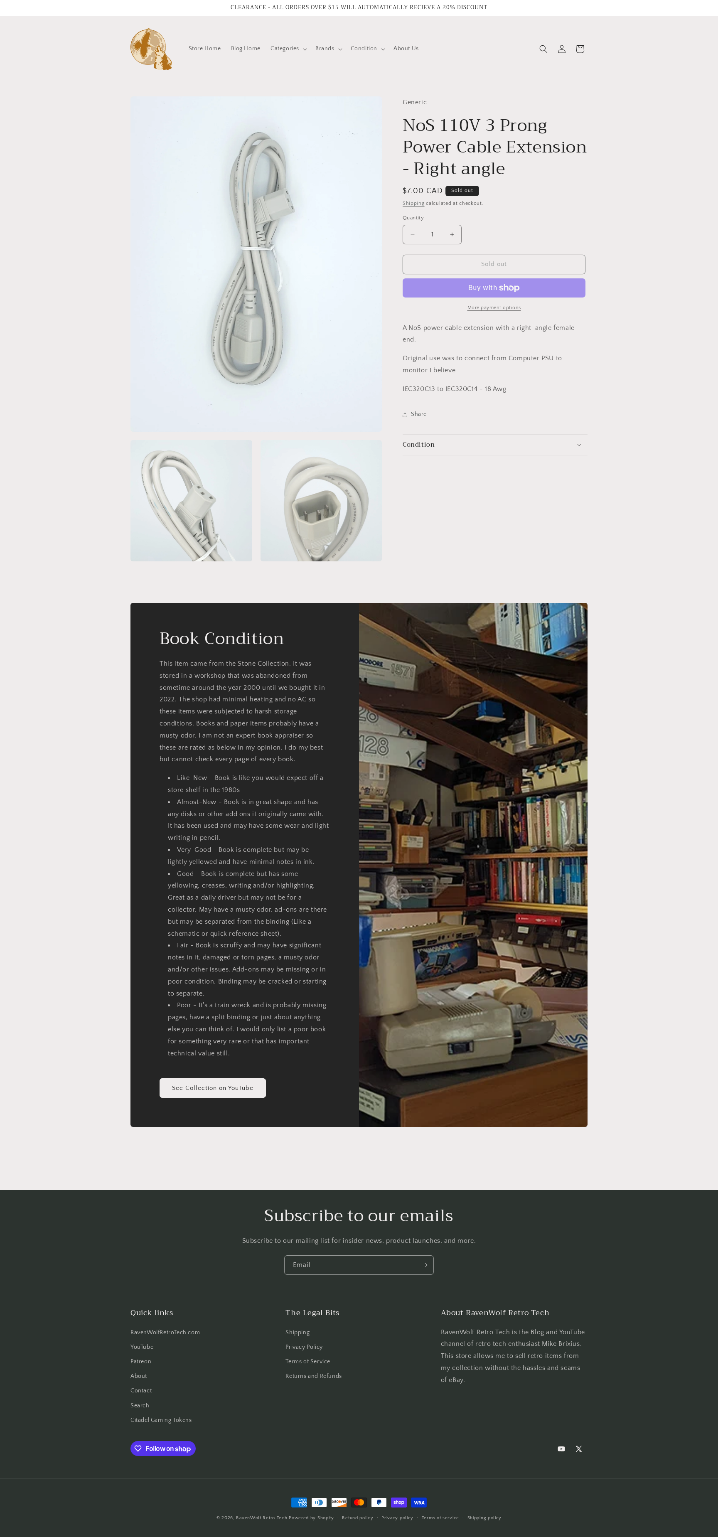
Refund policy (357, 1517)
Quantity (413, 218)
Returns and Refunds (313, 1376)
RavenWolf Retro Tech (261, 1517)
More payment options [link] (494, 307)
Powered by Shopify (311, 1517)
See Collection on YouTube (212, 1088)
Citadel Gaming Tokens (161, 1420)
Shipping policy (484, 1517)
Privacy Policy (303, 1347)
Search (140, 1405)
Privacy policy (397, 1517)
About (138, 1376)
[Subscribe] (424, 1265)
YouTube (141, 1347)
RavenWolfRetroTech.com (165, 1332)
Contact (141, 1390)
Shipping (414, 203)
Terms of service (440, 1517)
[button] (288, 48)
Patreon (140, 1361)
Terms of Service (307, 1361)
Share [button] (419, 414)
